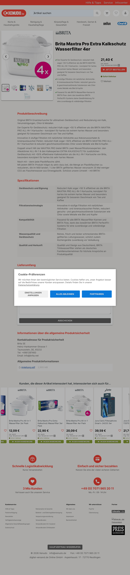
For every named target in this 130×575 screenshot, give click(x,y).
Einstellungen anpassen (33, 294)
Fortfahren (97, 294)
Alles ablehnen (65, 294)
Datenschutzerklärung (28, 285)
